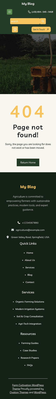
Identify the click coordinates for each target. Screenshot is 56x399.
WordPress (40, 392)
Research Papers (30, 357)
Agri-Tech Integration (29, 323)
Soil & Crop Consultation (30, 316)
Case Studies (30, 350)
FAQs (30, 365)
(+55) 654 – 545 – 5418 (42, 12)
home (29, 252)
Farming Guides (29, 343)
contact (30, 282)
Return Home (28, 162)
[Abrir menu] (9, 12)
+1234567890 (30, 222)
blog (29, 274)
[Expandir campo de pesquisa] (43, 21)
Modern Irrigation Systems (29, 308)
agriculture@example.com (30, 229)
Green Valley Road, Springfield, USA (30, 237)
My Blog (28, 4)
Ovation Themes (19, 392)
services (29, 267)
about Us (30, 260)
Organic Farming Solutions (30, 301)
